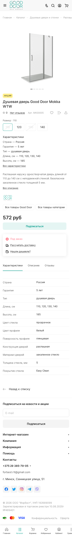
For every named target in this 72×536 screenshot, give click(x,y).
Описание (33, 265)
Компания (9, 441)
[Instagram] (21, 489)
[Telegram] (29, 489)
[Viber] (37, 489)
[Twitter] (13, 489)
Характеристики (13, 265)
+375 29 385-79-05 (15, 465)
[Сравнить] (59, 113)
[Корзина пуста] (66, 5)
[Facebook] (6, 489)
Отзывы (49, 265)
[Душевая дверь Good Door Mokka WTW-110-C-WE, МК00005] (37, 58)
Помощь (9, 453)
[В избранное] (51, 113)
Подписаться (36, 424)
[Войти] (59, 5)
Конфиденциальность (44, 518)
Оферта (64, 518)
